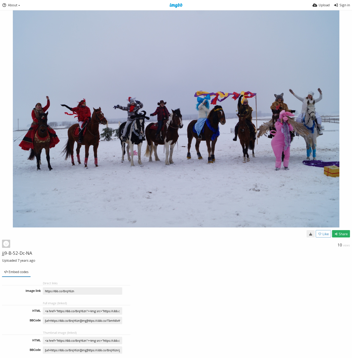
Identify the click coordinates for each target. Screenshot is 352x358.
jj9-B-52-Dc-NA (17, 253)
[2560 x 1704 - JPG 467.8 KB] (311, 233)
